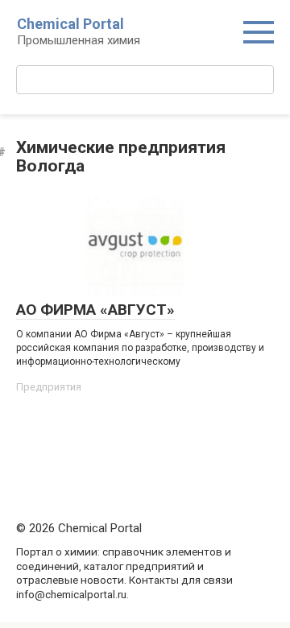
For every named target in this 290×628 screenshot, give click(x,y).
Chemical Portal (70, 23)
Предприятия (48, 387)
